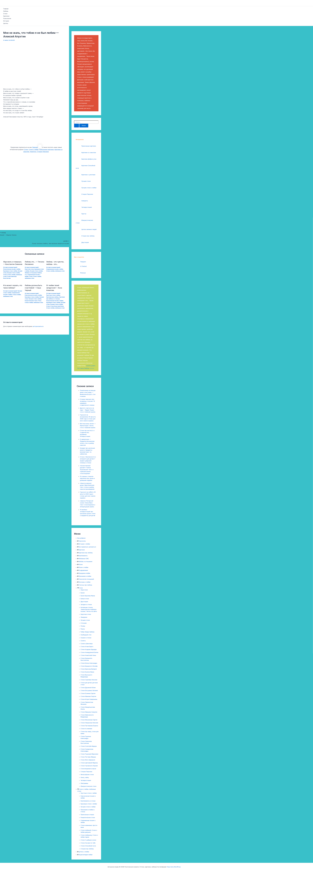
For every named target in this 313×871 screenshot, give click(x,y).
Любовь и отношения (31, 272)
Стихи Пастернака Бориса (89, 725)
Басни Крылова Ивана (88, 596)
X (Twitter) (83, 266)
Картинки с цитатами (88, 174)
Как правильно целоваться (87, 547)
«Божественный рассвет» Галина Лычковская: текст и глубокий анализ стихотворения (86, 469)
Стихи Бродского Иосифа (89, 666)
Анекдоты (33, 151)
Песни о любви (83, 567)
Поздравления (83, 570)
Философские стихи (87, 774)
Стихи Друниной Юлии (88, 687)
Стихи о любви (33, 149)
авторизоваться (38, 326)
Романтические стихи (31, 300)
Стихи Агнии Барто (87, 646)
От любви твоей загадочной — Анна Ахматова (54, 287)
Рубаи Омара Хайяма (87, 632)
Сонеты (83, 640)
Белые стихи (85, 598)
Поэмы (83, 626)
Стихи (5, 13)
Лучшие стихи (86, 181)
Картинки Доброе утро (88, 159)
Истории (6, 21)
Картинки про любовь (52, 297)
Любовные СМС (84, 558)
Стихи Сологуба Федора (89, 746)
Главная (5, 9)
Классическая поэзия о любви (11, 269)
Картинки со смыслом (88, 152)
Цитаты (5, 23)
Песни (81, 564)
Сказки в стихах (86, 638)
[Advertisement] (34, 166)
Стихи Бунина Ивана (87, 672)
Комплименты (83, 555)
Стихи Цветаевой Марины (89, 763)
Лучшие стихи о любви (13, 272)
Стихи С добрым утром (88, 840)
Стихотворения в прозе (88, 768)
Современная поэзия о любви (54, 269)
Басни (83, 593)
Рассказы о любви (84, 582)
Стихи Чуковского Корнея (89, 766)
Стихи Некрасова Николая (89, 723)
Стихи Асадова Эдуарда (89, 649)
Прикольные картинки (46, 149)
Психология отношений (86, 579)
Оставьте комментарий (10, 267)
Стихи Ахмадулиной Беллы (89, 652)
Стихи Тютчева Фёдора (88, 757)
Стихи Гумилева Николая (89, 680)
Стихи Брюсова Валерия (89, 669)
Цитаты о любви (84, 852)
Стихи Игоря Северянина (89, 699)
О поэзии (84, 623)
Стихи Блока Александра (89, 663)
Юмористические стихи (88, 786)
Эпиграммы (84, 783)
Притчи (83, 214)
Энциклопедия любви (85, 854)
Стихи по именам (86, 728)
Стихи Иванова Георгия (88, 696)
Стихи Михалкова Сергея (89, 720)
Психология (7, 18)
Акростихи (84, 590)
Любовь (5, 11)
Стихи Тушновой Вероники (89, 754)
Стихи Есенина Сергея (88, 693)
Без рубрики (81, 538)
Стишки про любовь (88, 236)
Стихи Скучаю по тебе (88, 843)
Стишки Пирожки (43, 151)
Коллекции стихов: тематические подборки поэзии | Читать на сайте (89, 609)
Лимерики (84, 617)
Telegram (35, 147)
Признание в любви (85, 576)
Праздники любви (84, 573)
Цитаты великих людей (89, 229)
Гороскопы (82, 541)
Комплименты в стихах (88, 801)
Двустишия (85, 242)
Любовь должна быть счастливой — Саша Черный (33, 287)
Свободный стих (86, 635)
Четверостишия (86, 207)
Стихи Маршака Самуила (89, 712)
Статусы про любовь (85, 585)
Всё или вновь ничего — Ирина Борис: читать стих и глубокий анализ (88, 425)
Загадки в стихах (86, 604)
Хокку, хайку (85, 777)
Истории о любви (84, 544)
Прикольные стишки (87, 814)
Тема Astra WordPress (174, 867)
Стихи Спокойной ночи (88, 846)
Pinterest (83, 273)
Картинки (6, 16)
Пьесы (83, 629)
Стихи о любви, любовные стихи (55, 271)
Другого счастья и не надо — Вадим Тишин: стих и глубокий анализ (87, 410)
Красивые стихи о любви (10, 271)
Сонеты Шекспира (87, 643)
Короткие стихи (29, 269)
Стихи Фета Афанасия (88, 760)
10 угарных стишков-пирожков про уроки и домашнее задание (87, 478)
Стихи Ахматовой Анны (57, 306)
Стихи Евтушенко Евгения (89, 690)
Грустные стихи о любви (53, 295)
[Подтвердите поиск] (76, 125)
